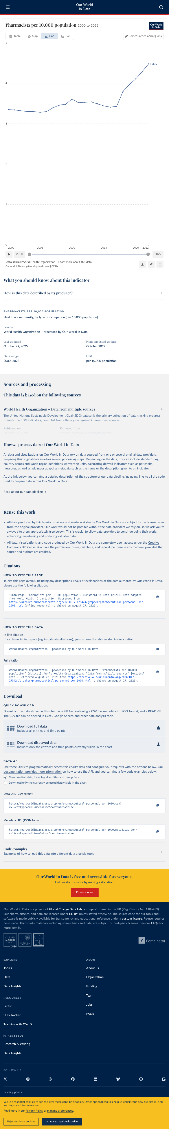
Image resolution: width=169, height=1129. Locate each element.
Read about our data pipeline (23, 491)
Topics (8, 968)
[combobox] (161, 7)
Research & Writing (17, 1044)
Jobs (89, 1004)
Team (89, 995)
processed (50, 332)
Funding (91, 986)
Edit (145, 36)
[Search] (161, 7)
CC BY (54, 266)
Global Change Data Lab (65, 909)
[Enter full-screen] (159, 264)
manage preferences (60, 1110)
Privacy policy (13, 1092)
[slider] (29, 254)
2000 (19, 254)
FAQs (154, 923)
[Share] (151, 264)
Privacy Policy (34, 1110)
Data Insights (12, 986)
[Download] (142, 264)
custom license (132, 918)
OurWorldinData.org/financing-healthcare (28, 266)
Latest (8, 1006)
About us (92, 968)
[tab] (15, 36)
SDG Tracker (12, 1015)
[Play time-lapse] (9, 254)
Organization (95, 977)
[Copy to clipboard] (153, 597)
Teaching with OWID (18, 1024)
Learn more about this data (75, 262)
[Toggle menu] (8, 7)
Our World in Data (84, 7)
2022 (158, 254)
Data (7, 977)
